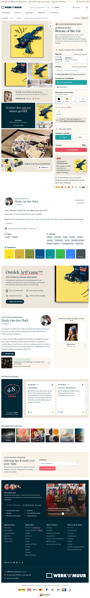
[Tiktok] (22, 563)
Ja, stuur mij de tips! (47, 468)
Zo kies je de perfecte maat (79, 66)
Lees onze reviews (18, 125)
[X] (20, 563)
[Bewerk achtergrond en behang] (50, 26)
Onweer (49, 237)
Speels (7, 237)
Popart (65, 237)
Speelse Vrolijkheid (53, 243)
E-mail (39, 505)
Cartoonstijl (79, 243)
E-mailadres (43, 459)
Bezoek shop (79, 200)
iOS (30, 98)
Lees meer (80, 203)
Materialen (41, 13)
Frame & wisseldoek (66, 82)
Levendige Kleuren (67, 243)
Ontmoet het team (54, 514)
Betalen (9, 513)
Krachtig (14, 237)
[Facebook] (17, 563)
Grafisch (72, 237)
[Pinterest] (14, 563)
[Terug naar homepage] (11, 7)
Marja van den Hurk (64, 28)
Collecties (17, 13)
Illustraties (57, 237)
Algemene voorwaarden (28, 585)
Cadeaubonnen (32, 516)
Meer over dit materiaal (80, 54)
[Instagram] (11, 563)
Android (36, 98)
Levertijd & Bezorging (33, 513)
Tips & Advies (53, 13)
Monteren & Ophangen (14, 516)
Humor (67, 240)
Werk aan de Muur (75, 525)
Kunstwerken (5, 13)
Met (80, 137)
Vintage (80, 237)
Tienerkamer (59, 240)
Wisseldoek (63, 87)
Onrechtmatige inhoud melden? (51, 585)
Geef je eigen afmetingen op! (71, 74)
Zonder (64, 137)
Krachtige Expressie (78, 240)
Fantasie (49, 240)
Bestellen (30, 510)
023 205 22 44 (29, 505)
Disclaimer (38, 585)
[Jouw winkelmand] (87, 7)
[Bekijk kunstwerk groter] (50, 22)
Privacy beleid (64, 585)
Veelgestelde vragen (13, 510)
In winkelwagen (72, 150)
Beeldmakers (29, 13)
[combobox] (37, 7)
